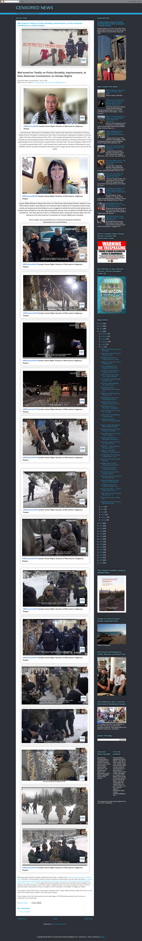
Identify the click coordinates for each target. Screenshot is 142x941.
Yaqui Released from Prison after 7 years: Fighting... (111, 434)
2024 (101, 329)
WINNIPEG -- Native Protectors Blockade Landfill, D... (110, 447)
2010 (101, 555)
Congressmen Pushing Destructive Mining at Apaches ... (111, 420)
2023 (101, 331)
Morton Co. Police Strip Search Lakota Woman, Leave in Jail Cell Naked (115, 147)
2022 (101, 523)
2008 (101, 560)
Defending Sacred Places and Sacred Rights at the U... (110, 398)
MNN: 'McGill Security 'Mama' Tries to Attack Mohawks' (110, 375)
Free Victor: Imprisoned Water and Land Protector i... (110, 384)
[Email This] (32, 903)
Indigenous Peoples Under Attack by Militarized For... (111, 362)
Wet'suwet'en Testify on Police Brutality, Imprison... (110, 472)
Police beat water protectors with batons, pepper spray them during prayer (116, 162)
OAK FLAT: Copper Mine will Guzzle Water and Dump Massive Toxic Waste (114, 175)
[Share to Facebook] (38, 903)
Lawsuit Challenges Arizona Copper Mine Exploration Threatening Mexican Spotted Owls (115, 133)
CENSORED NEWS (34, 7)
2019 (101, 531)
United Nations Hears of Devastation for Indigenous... (110, 407)
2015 (101, 542)
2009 (101, 557)
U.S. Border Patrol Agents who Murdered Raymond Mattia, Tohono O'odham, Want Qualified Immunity (116, 191)
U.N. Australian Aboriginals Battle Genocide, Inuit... (111, 380)
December (104, 334)
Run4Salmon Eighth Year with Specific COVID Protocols (110, 481)
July (102, 347)
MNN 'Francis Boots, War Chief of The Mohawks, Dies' (111, 477)
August (103, 344)
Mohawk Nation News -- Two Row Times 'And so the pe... (111, 489)
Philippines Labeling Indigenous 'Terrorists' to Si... (110, 394)
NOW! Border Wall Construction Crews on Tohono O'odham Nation (115, 92)
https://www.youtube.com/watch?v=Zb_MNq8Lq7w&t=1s (49, 82)
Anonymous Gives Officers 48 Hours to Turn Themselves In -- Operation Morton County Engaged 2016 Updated (115, 102)
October (103, 339)
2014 (101, 544)
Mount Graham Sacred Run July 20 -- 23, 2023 (110, 411)
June (103, 506)
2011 (101, 552)
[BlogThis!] (34, 903)
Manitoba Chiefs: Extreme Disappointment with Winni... (110, 464)
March (103, 514)
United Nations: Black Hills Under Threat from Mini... (111, 354)
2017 (101, 536)
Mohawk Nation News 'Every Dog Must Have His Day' (111, 502)
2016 (101, 539)
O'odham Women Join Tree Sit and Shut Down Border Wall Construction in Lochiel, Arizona (110, 23)
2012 (101, 549)
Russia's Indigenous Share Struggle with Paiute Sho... (109, 367)
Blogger (102, 937)
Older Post (88, 919)
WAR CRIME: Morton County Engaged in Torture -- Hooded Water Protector (114, 218)
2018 (101, 534)
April (102, 512)
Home (55, 919)
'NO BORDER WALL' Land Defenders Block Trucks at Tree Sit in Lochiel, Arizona (115, 204)
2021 (101, 526)
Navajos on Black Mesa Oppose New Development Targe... (110, 425)
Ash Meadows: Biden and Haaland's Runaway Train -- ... (110, 485)
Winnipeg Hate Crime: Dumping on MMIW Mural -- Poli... (110, 455)
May (102, 509)
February (104, 517)
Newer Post (21, 919)
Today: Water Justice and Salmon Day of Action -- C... (111, 494)
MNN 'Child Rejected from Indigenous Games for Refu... (110, 402)
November (104, 336)
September (104, 341)
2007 (101, 563)
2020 (101, 528)
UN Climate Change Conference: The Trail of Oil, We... (110, 442)
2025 (101, 326)
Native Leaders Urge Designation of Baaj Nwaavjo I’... (110, 415)
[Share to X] (36, 903)
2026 (101, 323)
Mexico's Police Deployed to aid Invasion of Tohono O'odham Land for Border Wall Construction (115, 119)
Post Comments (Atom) (59, 924)
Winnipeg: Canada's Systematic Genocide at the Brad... (110, 430)
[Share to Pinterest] (40, 903)
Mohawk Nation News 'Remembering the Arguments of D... (110, 389)
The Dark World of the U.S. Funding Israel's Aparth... (109, 468)
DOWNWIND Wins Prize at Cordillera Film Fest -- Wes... (110, 358)
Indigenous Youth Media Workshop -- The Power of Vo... (111, 451)
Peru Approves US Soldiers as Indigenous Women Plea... (110, 371)
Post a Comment (25, 912)
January (103, 520)
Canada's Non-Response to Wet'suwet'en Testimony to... (110, 438)
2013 (101, 547)
